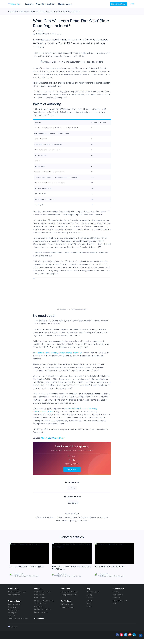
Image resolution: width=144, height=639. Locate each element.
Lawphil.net (53, 438)
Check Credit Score (118, 4)
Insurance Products (67, 607)
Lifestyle (89, 600)
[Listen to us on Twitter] (125, 634)
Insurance (29, 4)
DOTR (61, 438)
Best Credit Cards (14, 595)
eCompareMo (72, 513)
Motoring (72, 488)
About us (116, 592)
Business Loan (13, 610)
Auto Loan (11, 616)
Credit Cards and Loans (45, 4)
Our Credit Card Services (17, 592)
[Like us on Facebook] (117, 634)
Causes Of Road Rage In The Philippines (27, 566)
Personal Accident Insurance (44, 600)
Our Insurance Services (42, 592)
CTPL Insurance (39, 597)
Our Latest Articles (93, 592)
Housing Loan (12, 613)
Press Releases (118, 595)
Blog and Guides (64, 4)
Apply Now (72, 469)
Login (132, 4)
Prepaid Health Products (42, 609)
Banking (89, 595)
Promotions (39, 618)
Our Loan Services (14, 604)
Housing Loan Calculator (69, 595)
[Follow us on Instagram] (121, 634)
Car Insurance (39, 595)
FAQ (114, 603)
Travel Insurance (40, 603)
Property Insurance (40, 612)
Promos (89, 606)
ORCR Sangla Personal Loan (18, 618)
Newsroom (116, 597)
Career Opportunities (120, 600)
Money (89, 603)
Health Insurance (40, 606)
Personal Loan (13, 607)
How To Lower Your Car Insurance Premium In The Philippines (71, 567)
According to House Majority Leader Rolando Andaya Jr (57, 353)
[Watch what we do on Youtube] (130, 634)
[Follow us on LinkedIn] (134, 634)
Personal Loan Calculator (69, 592)
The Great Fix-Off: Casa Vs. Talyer (109, 566)
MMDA (44, 438)
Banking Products (67, 604)
